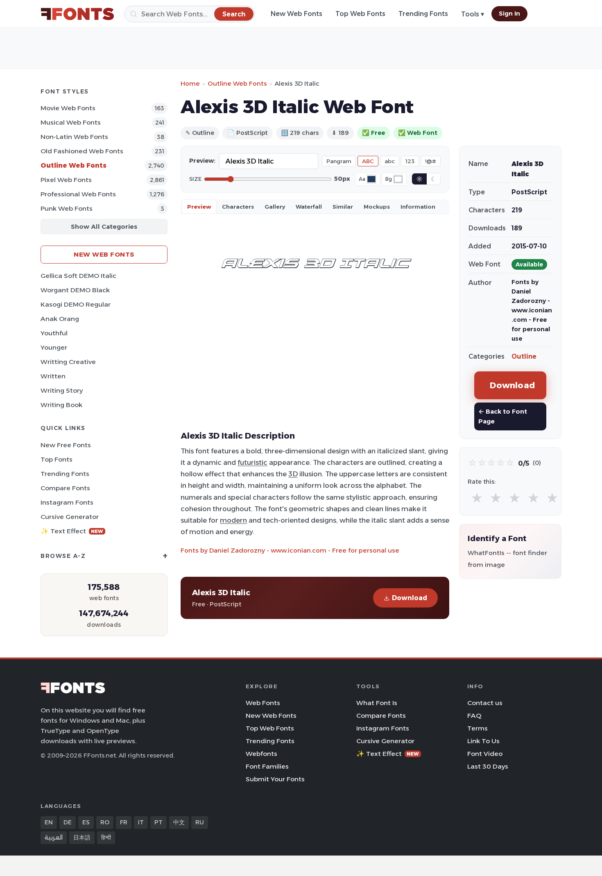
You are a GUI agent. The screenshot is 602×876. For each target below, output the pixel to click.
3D (293, 474)
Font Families (267, 766)
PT (158, 822)
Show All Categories (104, 226)
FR (123, 822)
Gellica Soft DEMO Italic (78, 276)
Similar (343, 206)
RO (104, 822)
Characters (238, 206)
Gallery (275, 206)
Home (190, 83)
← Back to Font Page (502, 416)
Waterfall (309, 206)
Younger (54, 347)
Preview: (202, 160)
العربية (54, 837)
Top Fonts (56, 459)
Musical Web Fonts (71, 122)
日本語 (82, 837)
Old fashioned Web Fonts (82, 151)
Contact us (484, 703)
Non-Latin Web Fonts (74, 137)
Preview (199, 206)
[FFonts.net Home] (77, 13)
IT (141, 822)
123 (409, 161)
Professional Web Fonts (78, 194)
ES (86, 822)
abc (390, 161)
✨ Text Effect (72, 531)
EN (49, 822)
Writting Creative (68, 362)
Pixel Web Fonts (66, 180)
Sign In (509, 13)
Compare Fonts (65, 488)
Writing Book (61, 405)
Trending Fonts (423, 14)
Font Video (484, 754)
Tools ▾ (472, 14)
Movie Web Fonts (68, 108)
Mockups (377, 206)
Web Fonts (263, 703)
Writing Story (62, 390)
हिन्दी (106, 837)
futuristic (252, 462)
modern (233, 520)
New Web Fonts (296, 14)
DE (67, 822)
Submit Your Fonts (275, 779)
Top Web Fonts (360, 14)
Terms (477, 728)
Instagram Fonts (67, 502)
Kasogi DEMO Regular (76, 304)
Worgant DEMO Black (75, 290)
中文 (179, 822)
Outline (523, 356)
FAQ (474, 715)
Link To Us (483, 741)
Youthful (54, 333)
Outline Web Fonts (73, 165)
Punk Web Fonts (67, 208)
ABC (368, 161)
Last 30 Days (487, 766)
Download (409, 598)
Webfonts (261, 754)
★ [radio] (477, 498)
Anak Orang (60, 319)
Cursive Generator (70, 517)
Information (418, 206)
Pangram (338, 161)
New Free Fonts (66, 445)
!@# (430, 161)
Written (53, 376)
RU (199, 822)
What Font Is (376, 703)
